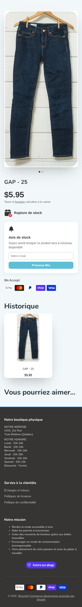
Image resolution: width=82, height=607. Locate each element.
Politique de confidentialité (20, 502)
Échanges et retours (16, 490)
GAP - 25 (28, 346)
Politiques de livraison (17, 496)
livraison (20, 201)
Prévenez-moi (41, 265)
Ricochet (23, 595)
